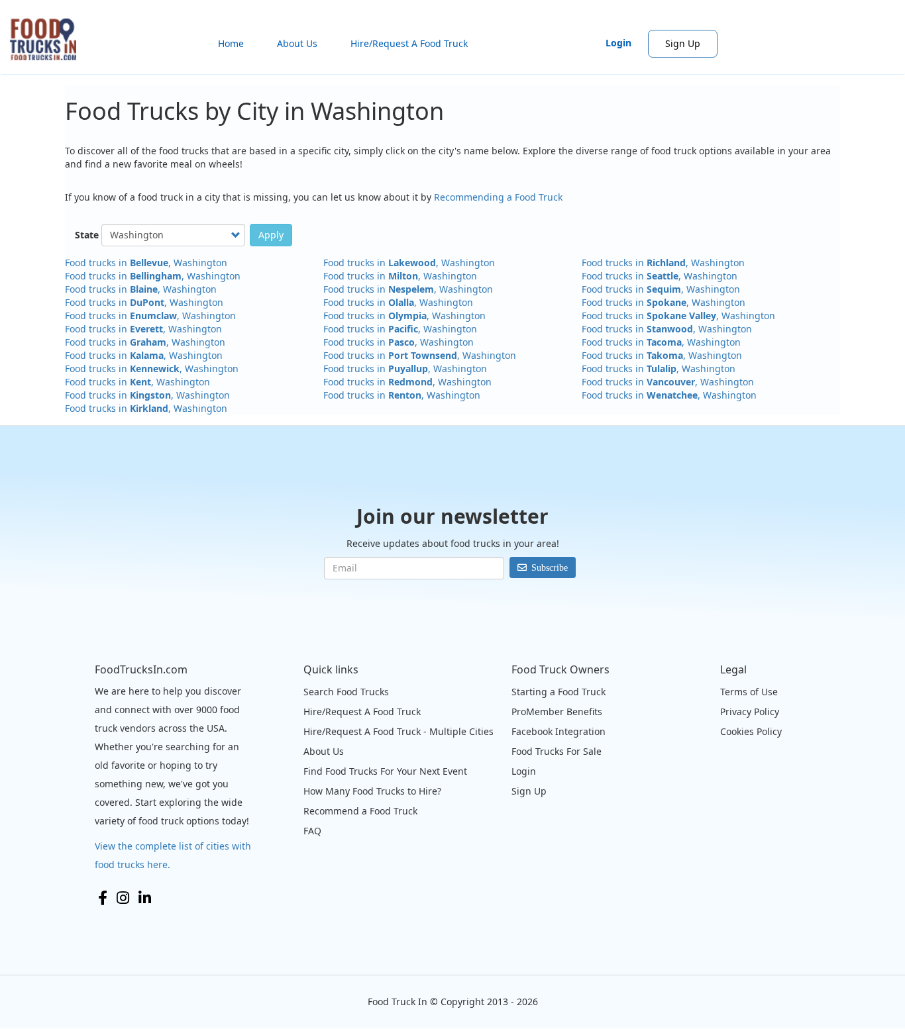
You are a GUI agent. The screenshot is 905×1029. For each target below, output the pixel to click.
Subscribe (549, 567)
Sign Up (682, 43)
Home (231, 43)
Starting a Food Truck (558, 691)
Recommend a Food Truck (360, 811)
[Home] (48, 39)
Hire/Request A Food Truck (409, 43)
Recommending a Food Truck (498, 197)
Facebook (102, 898)
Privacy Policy (749, 711)
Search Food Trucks (346, 691)
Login (618, 42)
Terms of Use (749, 691)
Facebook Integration (558, 731)
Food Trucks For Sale (556, 751)
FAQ (312, 830)
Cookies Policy (751, 731)
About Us (297, 43)
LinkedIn (144, 898)
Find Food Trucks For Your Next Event (385, 771)
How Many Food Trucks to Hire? (372, 791)
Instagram (123, 898)
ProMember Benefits (556, 711)
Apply (271, 234)
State (87, 234)
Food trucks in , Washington (146, 262)
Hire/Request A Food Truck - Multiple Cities (398, 731)
